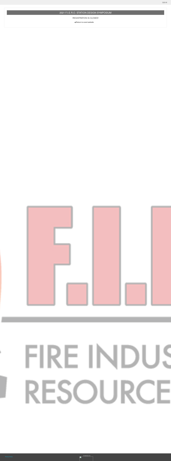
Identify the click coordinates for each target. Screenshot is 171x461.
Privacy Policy (9, 456)
